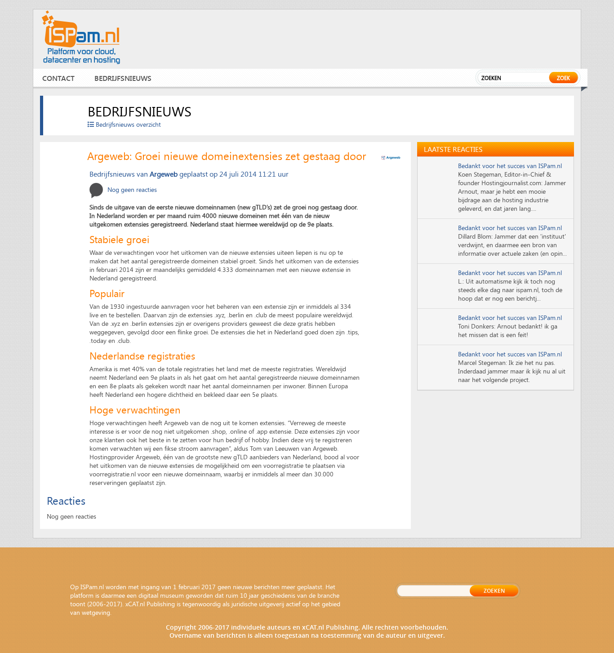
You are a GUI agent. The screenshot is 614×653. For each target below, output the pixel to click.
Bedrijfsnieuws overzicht (127, 124)
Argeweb (164, 173)
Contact (58, 78)
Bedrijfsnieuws (122, 78)
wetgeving (96, 612)
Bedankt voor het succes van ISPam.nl (510, 165)
